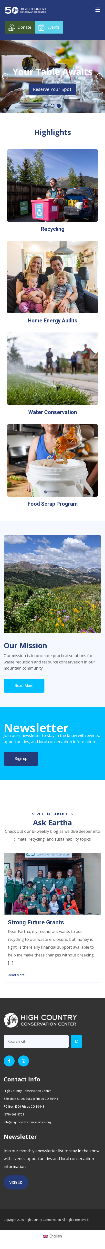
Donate (24, 27)
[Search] (76, 1041)
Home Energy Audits (52, 321)
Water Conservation (52, 412)
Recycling (52, 229)
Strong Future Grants (36, 922)
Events (53, 27)
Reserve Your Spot (52, 89)
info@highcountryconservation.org (27, 1122)
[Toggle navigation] (98, 9)
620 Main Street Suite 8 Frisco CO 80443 (31, 1099)
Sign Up (15, 1182)
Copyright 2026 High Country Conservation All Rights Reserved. (46, 1220)
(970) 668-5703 (14, 1114)
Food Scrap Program (53, 504)
